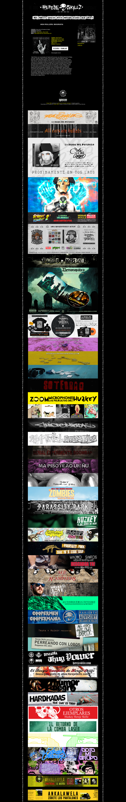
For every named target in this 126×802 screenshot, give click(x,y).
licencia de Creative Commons (64, 103)
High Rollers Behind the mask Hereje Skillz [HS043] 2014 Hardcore (57, 41)
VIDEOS (80, 45)
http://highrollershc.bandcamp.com (42, 33)
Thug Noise (39, 32)
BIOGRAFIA (81, 43)
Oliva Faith (45, 32)
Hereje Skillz (49, 103)
